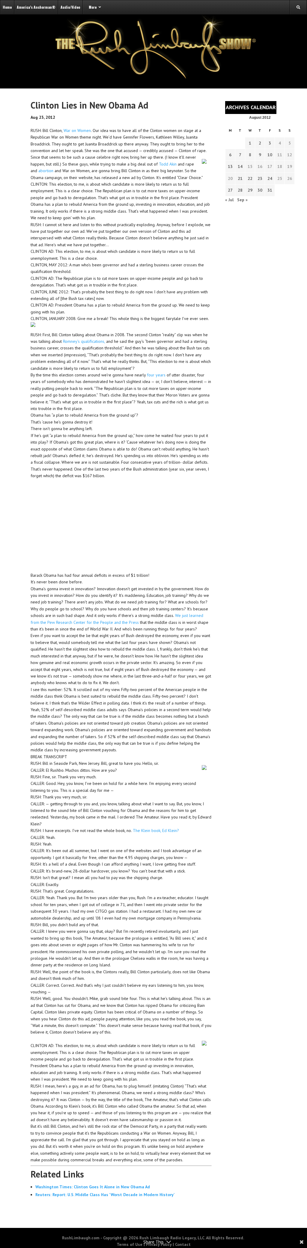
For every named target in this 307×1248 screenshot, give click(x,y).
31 (269, 190)
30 (260, 190)
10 (269, 154)
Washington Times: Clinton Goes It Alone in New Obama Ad (92, 1187)
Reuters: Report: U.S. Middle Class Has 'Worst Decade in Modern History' (105, 1194)
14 (240, 166)
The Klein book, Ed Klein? (156, 830)
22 (250, 178)
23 (260, 178)
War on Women (77, 130)
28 (240, 190)
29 (250, 190)
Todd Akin (168, 164)
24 (269, 178)
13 (230, 166)
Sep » (242, 199)
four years (156, 375)
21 (240, 178)
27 (230, 190)
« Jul (229, 199)
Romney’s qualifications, (84, 341)
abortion (45, 170)
